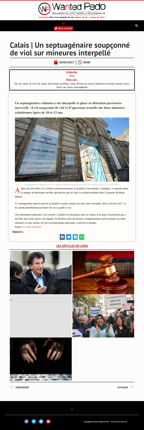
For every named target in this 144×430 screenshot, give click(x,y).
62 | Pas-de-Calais (38, 84)
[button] (63, 23)
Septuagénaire (80, 87)
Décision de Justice (85, 84)
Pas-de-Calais (21, 84)
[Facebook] (26, 421)
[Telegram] (41, 421)
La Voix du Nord (32, 226)
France (126, 84)
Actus (72, 76)
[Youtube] (48, 421)
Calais (73, 84)
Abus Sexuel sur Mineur (58, 84)
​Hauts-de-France (65, 87)
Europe (118, 84)
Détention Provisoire (104, 84)
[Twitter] (34, 421)
